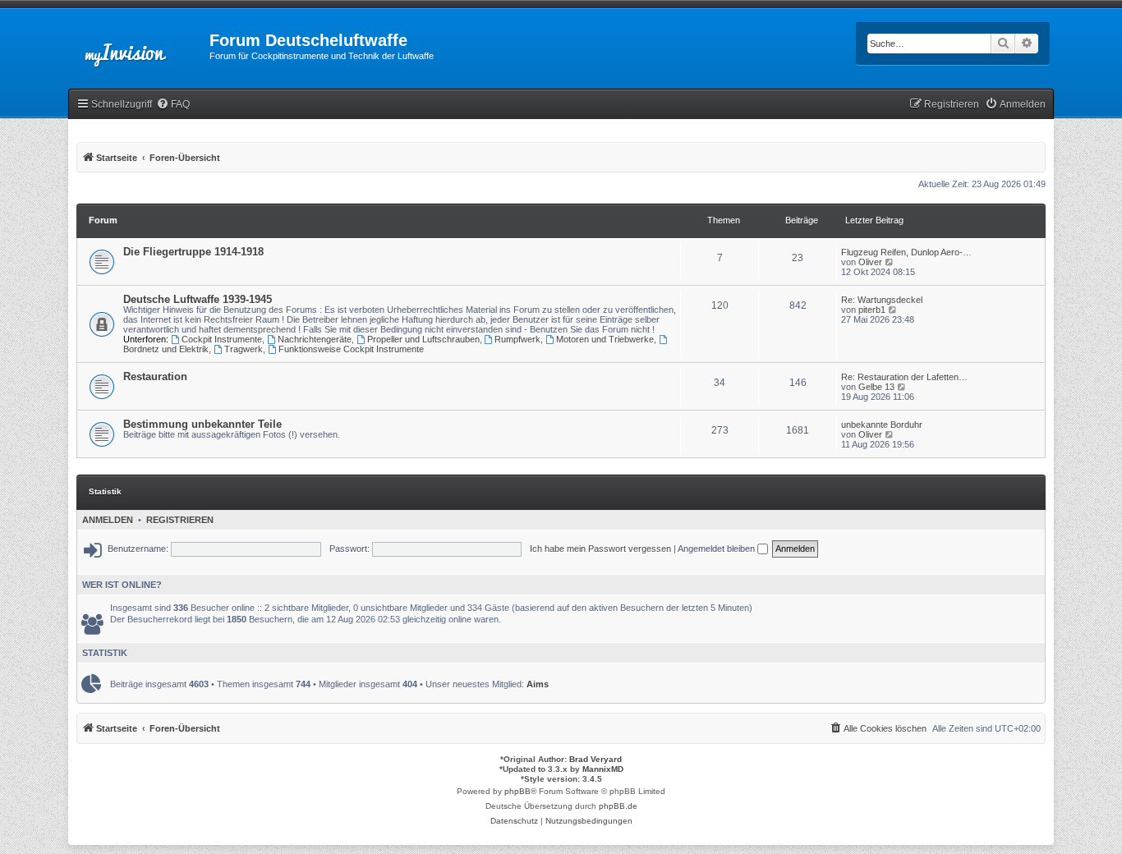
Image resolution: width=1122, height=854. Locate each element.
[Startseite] (138, 45)
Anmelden (107, 520)
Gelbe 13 (876, 387)
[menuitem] (173, 105)
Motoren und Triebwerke (605, 339)
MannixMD (602, 769)
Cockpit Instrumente (222, 339)
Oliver (870, 262)
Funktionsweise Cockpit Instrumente (351, 349)
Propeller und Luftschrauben (423, 339)
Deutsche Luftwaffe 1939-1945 (197, 299)
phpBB (517, 791)
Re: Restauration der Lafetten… (904, 377)
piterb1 (871, 310)
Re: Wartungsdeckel (881, 300)
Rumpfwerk (517, 339)
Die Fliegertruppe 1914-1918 (193, 252)
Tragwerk (243, 349)
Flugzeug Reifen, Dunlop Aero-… (906, 252)
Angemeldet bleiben (717, 548)
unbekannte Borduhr (881, 424)
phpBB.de (618, 805)
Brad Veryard (595, 759)
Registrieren (180, 520)
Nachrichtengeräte (315, 339)
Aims (538, 684)
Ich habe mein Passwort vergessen (600, 548)
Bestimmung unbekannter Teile (202, 424)
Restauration (155, 376)
